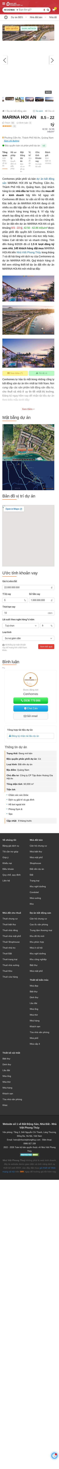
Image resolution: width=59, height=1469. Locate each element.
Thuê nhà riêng (10, 930)
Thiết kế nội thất (11, 1053)
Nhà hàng (34, 1020)
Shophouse (35, 863)
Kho (32, 904)
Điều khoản (8, 869)
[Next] (49, 60)
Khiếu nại (7, 863)
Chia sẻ (50, 111)
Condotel (34, 892)
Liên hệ (6, 880)
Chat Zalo (32, 708)
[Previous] (7, 60)
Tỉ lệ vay (6, 594)
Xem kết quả (46, 646)
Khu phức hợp (37, 942)
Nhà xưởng (35, 898)
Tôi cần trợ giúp (10, 851)
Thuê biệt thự (9, 924)
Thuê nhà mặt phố (12, 936)
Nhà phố (34, 1038)
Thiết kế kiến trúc (39, 980)
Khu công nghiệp (38, 959)
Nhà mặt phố (36, 857)
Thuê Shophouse (11, 942)
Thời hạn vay (8, 607)
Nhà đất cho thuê (12, 913)
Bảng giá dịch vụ (11, 845)
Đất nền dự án (37, 869)
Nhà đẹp (34, 985)
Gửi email (32, 716)
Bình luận (23, 123)
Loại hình (6, 632)
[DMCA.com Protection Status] (29, 1155)
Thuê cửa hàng (10, 977)
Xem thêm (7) (16, 373)
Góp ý (5, 857)
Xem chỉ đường (11, 141)
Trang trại (34, 880)
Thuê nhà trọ (9, 947)
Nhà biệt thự (36, 851)
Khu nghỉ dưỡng (38, 886)
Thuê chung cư (10, 918)
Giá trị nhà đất (9, 581)
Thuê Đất (7, 953)
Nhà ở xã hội (36, 947)
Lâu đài (33, 1003)
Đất (31, 875)
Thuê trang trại (10, 959)
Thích (7, 123)
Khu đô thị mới (37, 936)
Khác (5, 1105)
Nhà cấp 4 (35, 1044)
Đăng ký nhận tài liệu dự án (25, 736)
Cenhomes (30, 694)
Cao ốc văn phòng (39, 924)
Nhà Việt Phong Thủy (29, 252)
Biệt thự (33, 965)
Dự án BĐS (17, 17)
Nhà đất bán (36, 17)
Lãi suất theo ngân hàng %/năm (18, 619)
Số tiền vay (34, 594)
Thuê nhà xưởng (11, 965)
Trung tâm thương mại (41, 930)
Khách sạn (35, 1026)
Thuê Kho (7, 971)
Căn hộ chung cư (38, 845)
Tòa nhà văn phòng (39, 1032)
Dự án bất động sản (40, 913)
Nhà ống (34, 1009)
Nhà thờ (34, 1015)
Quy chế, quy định (12, 875)
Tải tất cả (42, 373)
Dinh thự (34, 997)
